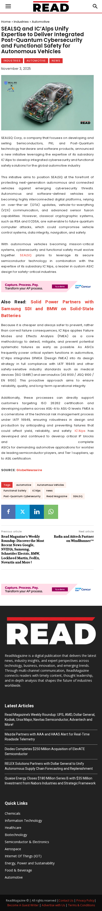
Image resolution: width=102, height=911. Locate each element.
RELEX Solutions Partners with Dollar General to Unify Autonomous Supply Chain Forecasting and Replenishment (49, 766)
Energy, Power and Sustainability (30, 863)
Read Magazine (56, 496)
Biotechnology (16, 834)
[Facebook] (8, 512)
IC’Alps (80, 431)
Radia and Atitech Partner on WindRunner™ (74, 539)
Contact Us (66, 900)
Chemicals (12, 813)
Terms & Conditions (81, 905)
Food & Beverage (18, 870)
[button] (95, 6)
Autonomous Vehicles (50, 485)
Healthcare (13, 827)
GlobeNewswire (29, 470)
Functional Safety (15, 490)
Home (6, 21)
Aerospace (13, 849)
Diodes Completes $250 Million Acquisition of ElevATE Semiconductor (45, 751)
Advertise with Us (53, 905)
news (49, 490)
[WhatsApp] (51, 512)
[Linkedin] (37, 512)
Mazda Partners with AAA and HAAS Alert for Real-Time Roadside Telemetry (47, 736)
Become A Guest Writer (23, 905)
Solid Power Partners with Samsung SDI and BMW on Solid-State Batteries (47, 308)
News (56, 60)
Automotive (41, 21)
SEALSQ (26, 255)
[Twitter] (22, 512)
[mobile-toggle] (8, 6)
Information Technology (23, 820)
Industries (21, 21)
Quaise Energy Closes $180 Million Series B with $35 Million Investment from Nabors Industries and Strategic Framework (50, 780)
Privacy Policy (85, 900)
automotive (23, 485)
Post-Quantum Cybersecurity (22, 496)
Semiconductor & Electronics (27, 842)
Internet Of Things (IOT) (23, 856)
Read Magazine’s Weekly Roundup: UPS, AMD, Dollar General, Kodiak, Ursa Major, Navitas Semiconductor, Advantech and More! (50, 719)
